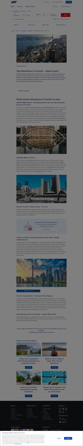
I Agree (68, 438)
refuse (27, 442)
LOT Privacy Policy (18, 443)
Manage (59, 438)
